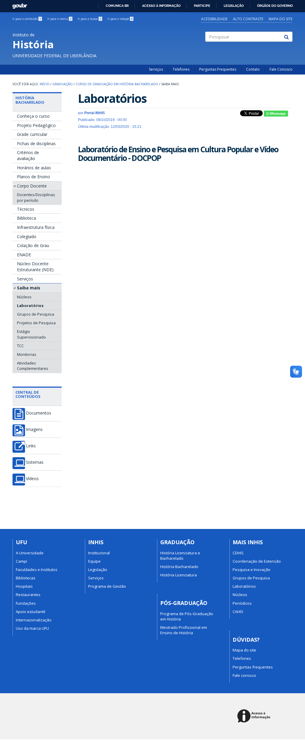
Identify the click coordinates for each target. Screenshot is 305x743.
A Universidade (29, 553)
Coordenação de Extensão (257, 561)
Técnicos (25, 209)
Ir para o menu (59, 19)
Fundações (26, 603)
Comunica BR (117, 6)
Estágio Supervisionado (31, 334)
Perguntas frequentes (253, 667)
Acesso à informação (161, 6)
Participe (202, 6)
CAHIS (238, 611)
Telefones (181, 69)
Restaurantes (28, 594)
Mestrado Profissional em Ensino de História (183, 630)
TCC (20, 345)
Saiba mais (28, 288)
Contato (253, 69)
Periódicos (242, 603)
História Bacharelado (29, 100)
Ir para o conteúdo (27, 19)
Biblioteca (26, 218)
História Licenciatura (178, 575)
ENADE (24, 255)
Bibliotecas (25, 578)
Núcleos (24, 297)
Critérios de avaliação (28, 155)
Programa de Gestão (107, 586)
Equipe (94, 561)
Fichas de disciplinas (36, 143)
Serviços (156, 69)
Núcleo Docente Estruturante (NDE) (35, 266)
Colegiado (26, 236)
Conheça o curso (33, 116)
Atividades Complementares (32, 365)
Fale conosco (244, 675)
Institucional (99, 553)
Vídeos (32, 479)
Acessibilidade (214, 18)
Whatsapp (277, 113)
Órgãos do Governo (275, 6)
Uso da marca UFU (32, 628)
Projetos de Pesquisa (36, 322)
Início (44, 84)
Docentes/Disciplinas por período (36, 197)
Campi (21, 561)
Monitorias (26, 354)
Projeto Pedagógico (36, 125)
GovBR (17, 4)
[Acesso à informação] (254, 716)
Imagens (34, 429)
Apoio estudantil (30, 611)
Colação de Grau (33, 245)
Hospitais (24, 586)
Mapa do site (280, 18)
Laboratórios (30, 305)
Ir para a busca (89, 19)
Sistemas (34, 462)
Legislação (234, 6)
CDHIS (238, 553)
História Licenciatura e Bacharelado (180, 555)
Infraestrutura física (36, 227)
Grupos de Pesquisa (35, 314)
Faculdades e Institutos (36, 569)
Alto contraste (248, 18)
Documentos (38, 413)
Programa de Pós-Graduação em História (186, 616)
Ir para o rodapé (120, 19)
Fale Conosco (281, 69)
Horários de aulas (34, 167)
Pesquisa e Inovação (251, 569)
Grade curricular (32, 134)
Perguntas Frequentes (217, 69)
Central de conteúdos (28, 394)
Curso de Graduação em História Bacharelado (117, 84)
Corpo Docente (32, 186)
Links (31, 446)
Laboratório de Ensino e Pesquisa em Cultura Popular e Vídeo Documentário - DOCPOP (178, 153)
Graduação (62, 84)
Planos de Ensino (33, 176)
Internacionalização (34, 620)
